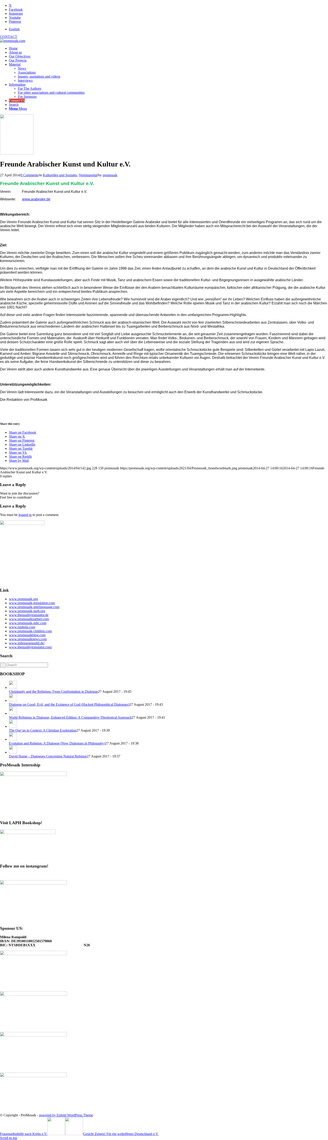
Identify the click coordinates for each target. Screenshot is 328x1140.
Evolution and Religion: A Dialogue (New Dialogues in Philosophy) (57, 743)
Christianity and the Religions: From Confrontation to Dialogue (53, 691)
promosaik (110, 175)
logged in (25, 515)
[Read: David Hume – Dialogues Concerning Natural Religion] (13, 752)
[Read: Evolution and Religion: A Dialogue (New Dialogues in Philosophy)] (13, 739)
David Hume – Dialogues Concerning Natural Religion (48, 756)
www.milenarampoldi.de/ (27, 643)
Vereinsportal (88, 175)
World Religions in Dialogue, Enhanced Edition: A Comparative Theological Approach (70, 717)
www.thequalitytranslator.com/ (30, 647)
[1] (16, 153)
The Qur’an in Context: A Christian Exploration (42, 730)
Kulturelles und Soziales (60, 175)
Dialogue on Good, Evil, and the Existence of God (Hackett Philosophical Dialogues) (69, 704)
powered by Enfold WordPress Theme (66, 1115)
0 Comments (29, 175)
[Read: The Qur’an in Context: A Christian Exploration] (13, 726)
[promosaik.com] (12, 41)
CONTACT (8, 37)
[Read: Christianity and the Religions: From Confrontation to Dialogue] (13, 687)
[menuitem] (168, 29)
